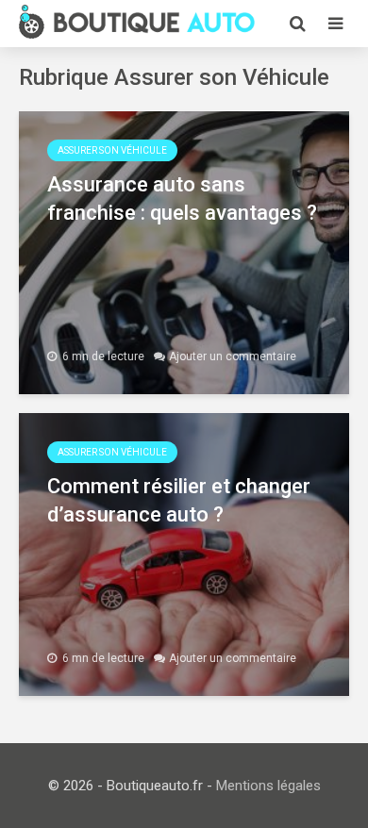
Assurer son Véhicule (112, 150)
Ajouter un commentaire (232, 356)
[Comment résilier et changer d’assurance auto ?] (184, 553)
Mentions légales (268, 785)
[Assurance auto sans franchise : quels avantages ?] (184, 251)
